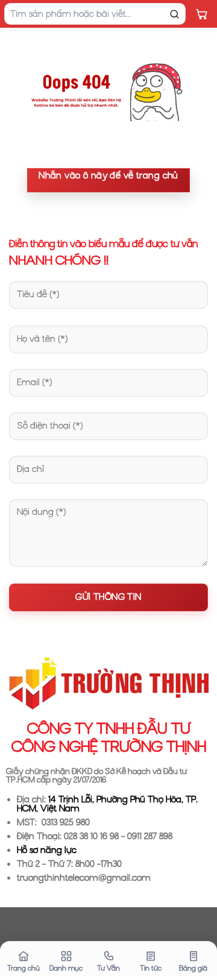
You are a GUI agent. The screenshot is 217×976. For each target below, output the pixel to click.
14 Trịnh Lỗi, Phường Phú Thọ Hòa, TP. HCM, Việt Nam (107, 804)
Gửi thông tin (108, 596)
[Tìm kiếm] (174, 14)
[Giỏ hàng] (201, 14)
